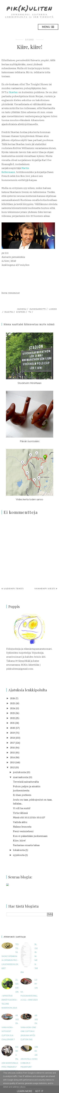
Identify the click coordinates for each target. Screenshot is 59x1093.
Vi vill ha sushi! (21, 808)
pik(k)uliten (29, 8)
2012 (12, 767)
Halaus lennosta (22, 827)
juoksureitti (38, 309)
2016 (12, 748)
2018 (12, 738)
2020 (12, 728)
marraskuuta (20, 777)
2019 (12, 733)
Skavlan (13, 92)
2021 (12, 723)
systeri (20, 312)
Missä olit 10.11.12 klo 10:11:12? (29, 818)
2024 (12, 708)
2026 (12, 698)
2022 (12, 718)
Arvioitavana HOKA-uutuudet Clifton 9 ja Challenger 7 (10, 1027)
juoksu (22, 309)
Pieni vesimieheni (23, 831)
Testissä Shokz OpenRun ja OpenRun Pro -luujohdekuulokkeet (10, 956)
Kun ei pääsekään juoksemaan (30, 836)
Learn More (24, 1091)
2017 (12, 743)
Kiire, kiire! (19, 841)
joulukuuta (19, 772)
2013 (12, 762)
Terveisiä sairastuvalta (26, 782)
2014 (12, 758)
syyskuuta (19, 855)
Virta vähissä (20, 813)
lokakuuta (19, 850)
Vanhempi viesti (44, 588)
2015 (12, 753)
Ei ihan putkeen (22, 795)
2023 (12, 713)
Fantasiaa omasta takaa (26, 845)
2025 (12, 703)
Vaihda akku (20, 822)
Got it (39, 1091)
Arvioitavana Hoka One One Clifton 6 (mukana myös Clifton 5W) (29, 1027)
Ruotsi (9, 312)
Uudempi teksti (14, 588)
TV (29, 312)
